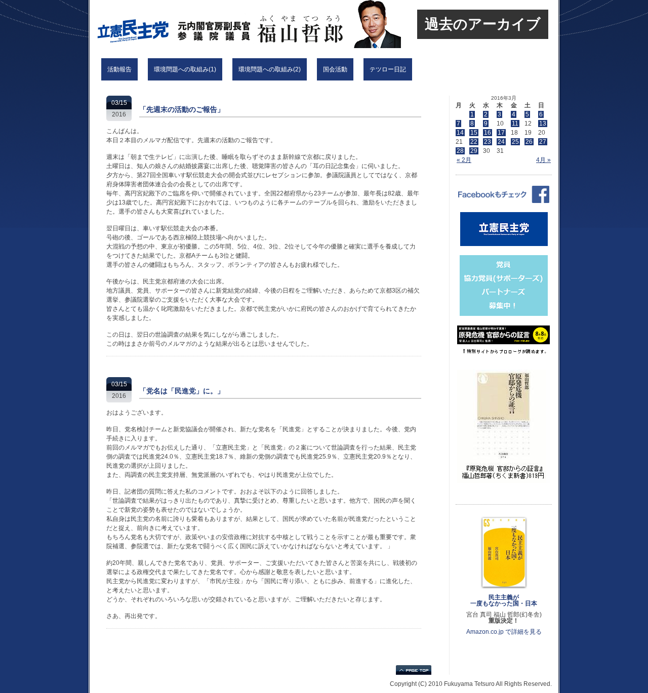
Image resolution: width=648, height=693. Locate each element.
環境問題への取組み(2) (269, 69)
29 (473, 150)
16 (487, 132)
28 (460, 150)
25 (515, 141)
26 (529, 141)
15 (473, 132)
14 (460, 132)
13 (542, 123)
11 (515, 123)
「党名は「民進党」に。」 (181, 391)
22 (473, 141)
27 (542, 141)
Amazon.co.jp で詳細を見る (504, 631)
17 (501, 132)
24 (501, 141)
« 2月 (464, 160)
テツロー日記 (388, 69)
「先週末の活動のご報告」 (181, 109)
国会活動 (335, 69)
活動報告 (119, 69)
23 (487, 141)
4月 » (543, 160)
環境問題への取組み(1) (185, 69)
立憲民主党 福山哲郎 (223, 24)
